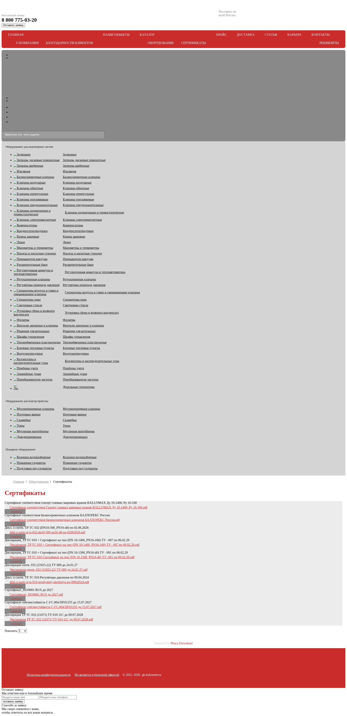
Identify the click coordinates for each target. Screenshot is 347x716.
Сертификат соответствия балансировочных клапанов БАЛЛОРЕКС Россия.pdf (65, 519)
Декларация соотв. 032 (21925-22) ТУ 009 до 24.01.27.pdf (49, 569)
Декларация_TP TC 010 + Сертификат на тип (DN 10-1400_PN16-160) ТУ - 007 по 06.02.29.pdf (74, 544)
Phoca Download (181, 643)
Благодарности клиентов (69, 43)
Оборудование (161, 43)
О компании (27, 43)
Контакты (320, 34)
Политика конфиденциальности (49, 674)
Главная (15, 34)
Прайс (221, 34)
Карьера (294, 34)
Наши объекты (116, 34)
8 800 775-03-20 (19, 20)
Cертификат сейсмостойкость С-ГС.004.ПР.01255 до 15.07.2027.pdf (56, 607)
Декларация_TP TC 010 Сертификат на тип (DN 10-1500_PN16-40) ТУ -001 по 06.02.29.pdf (72, 557)
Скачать (16, 511)
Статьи (271, 34)
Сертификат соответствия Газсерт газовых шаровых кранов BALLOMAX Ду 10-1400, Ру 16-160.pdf (78, 507)
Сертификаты (193, 43)
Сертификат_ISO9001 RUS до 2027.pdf (36, 594)
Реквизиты (329, 43)
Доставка (246, 34)
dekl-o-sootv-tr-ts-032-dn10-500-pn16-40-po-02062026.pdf (47, 532)
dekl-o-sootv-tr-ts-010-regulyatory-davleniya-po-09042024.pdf (49, 582)
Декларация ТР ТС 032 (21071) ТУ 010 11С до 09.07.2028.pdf (51, 619)
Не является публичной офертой (97, 674)
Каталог (147, 34)
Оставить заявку (13, 25)
